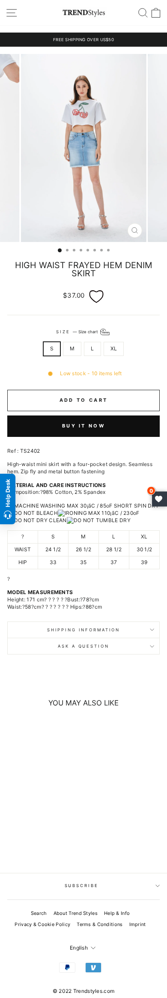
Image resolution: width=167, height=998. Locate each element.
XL (113, 348)
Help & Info (117, 913)
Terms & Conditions (99, 924)
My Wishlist (159, 499)
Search (39, 913)
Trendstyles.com (94, 991)
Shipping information (83, 629)
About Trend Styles (76, 913)
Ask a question (83, 646)
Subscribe (81, 885)
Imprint (137, 924)
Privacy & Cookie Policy (42, 924)
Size (77, 331)
